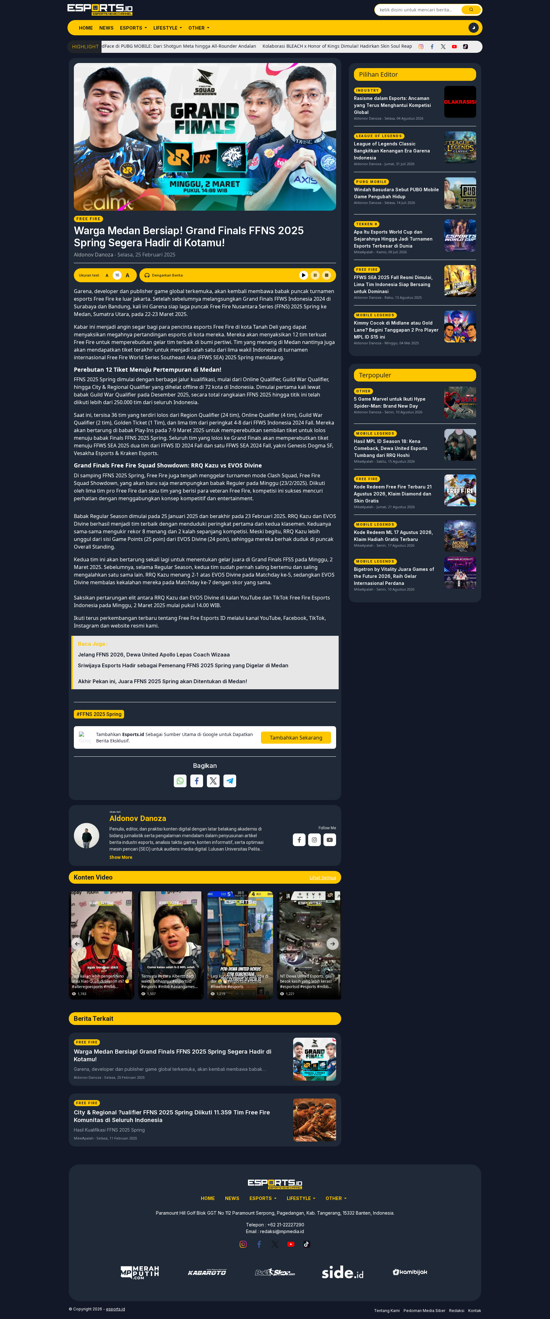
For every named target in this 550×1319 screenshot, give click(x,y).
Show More (120, 857)
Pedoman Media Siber (424, 1310)
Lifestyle (166, 28)
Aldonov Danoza (93, 254)
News (106, 28)
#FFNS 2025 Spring (99, 714)
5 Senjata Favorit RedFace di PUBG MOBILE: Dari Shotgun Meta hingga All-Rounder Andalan (123, 46)
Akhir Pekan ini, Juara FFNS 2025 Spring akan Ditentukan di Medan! (162, 681)
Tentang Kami (387, 1310)
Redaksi (456, 1310)
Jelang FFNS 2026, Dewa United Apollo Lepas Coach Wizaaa (154, 654)
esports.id (115, 1309)
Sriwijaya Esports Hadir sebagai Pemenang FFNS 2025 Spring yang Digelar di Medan (183, 665)
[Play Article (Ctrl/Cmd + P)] (303, 275)
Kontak (474, 1310)
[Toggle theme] (474, 28)
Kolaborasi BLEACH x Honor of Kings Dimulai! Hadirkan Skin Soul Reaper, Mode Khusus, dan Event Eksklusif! (342, 46)
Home (86, 28)
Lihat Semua (323, 877)
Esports (131, 28)
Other (197, 28)
